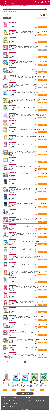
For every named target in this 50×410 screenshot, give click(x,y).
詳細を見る (43, 34)
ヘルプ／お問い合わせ (29, 397)
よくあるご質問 (28, 400)
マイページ (15, 400)
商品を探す (4, 397)
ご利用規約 (38, 397)
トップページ (3, 5)
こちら (14, 406)
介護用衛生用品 (19, 5)
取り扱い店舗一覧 (5, 403)
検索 (46, 8)
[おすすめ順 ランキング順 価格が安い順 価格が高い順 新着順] (41, 18)
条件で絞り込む (7, 17)
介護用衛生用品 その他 (26, 5)
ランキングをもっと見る (25, 393)
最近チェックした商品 (6, 400)
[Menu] (2, 1)
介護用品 (14, 5)
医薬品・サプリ (9, 5)
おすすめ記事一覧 (16, 397)
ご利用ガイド (15, 403)
